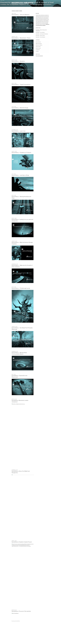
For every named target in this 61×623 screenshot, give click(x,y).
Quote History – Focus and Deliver (40, 32)
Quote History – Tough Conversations (21, 84)
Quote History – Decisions (18, 61)
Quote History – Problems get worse (21, 288)
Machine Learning (38, 48)
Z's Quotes (37, 51)
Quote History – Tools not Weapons (20, 14)
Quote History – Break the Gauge (20, 107)
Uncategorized (38, 49)
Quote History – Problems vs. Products (21, 152)
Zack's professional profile (39, 55)
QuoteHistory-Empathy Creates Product (22, 542)
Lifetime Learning (38, 46)
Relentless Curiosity (22, 3)
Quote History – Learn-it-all (18, 131)
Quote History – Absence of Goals (40, 35)
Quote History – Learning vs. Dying (20, 175)
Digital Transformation (39, 43)
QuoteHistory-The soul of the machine (21, 611)
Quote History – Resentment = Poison (21, 38)
